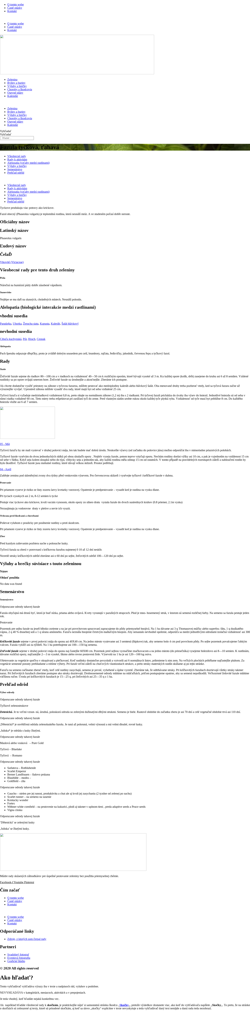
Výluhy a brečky (17, 86)
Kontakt (12, 11)
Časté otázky (14, 7)
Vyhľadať (5, 131)
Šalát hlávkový (70, 323)
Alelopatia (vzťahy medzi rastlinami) (28, 162)
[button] (125, 17)
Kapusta (44, 323)
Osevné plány (15, 92)
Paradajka (5, 323)
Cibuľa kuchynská (10, 339)
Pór (25, 339)
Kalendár (12, 96)
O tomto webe (15, 4)
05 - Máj (5, 444)
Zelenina (12, 79)
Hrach (31, 339)
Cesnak (41, 339)
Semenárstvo (14, 169)
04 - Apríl (5, 469)
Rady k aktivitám (17, 159)
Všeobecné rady (16, 156)
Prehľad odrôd (15, 172)
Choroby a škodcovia (19, 89)
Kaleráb (55, 323)
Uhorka (17, 323)
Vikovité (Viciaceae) (12, 262)
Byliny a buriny (16, 82)
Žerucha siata (30, 323)
